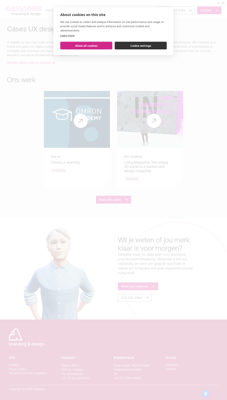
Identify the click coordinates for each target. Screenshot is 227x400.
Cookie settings (140, 45)
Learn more (67, 35)
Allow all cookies (86, 45)
